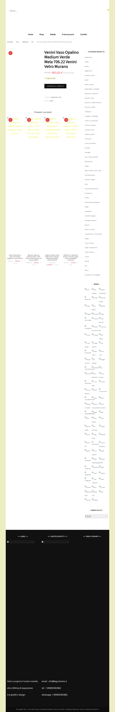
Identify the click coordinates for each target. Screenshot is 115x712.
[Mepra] (94, 412)
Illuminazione (88, 161)
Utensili (87, 261)
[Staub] (94, 473)
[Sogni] (101, 467)
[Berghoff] (88, 314)
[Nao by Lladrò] (88, 430)
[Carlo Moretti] (102, 322)
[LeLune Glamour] (88, 393)
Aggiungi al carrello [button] (15, 186)
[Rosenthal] (88, 460)
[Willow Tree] (95, 495)
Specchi (87, 225)
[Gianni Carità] (95, 355)
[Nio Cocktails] (95, 430)
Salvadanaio (88, 211)
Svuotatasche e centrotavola (93, 234)
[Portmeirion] (95, 444)
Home (30, 34)
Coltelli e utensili (89, 134)
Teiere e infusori (89, 252)
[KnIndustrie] (88, 383)
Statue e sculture (90, 229)
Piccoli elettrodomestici (92, 189)
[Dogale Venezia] (95, 347)
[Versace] (88, 487)
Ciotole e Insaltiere (90, 125)
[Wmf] (101, 492)
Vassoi (86, 270)
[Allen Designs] (95, 293)
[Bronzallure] (88, 320)
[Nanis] (101, 418)
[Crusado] (95, 335)
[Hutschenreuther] (90, 369)
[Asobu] (87, 306)
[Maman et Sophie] (88, 408)
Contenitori (88, 139)
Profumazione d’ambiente (92, 202)
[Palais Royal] (95, 438)
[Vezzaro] (102, 487)
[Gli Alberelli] (95, 363)
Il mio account (68, 34)
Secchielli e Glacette (90, 220)
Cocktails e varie (89, 130)
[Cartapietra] (88, 328)
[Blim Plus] (95, 314)
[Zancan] (87, 500)
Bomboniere (88, 57)
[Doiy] (101, 343)
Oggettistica (54, 97)
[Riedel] (101, 451)
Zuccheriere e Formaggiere (92, 275)
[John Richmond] (95, 377)
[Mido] (101, 412)
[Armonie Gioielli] (102, 301)
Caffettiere (88, 112)
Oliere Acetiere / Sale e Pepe (93, 170)
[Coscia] (87, 335)
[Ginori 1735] (102, 355)
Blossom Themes (79, 709)
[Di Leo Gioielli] (88, 347)
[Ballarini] (102, 306)
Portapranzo (88, 193)
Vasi (60, 97)
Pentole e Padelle (90, 179)
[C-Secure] (95, 319)
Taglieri (87, 238)
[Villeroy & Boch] (88, 495)
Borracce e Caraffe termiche (93, 102)
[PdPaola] (102, 434)
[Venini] (101, 479)
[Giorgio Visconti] (88, 363)
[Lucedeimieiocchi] (90, 399)
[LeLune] (102, 382)
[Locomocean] (103, 391)
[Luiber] (94, 398)
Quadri (87, 207)
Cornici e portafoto (90, 143)
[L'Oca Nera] (95, 385)
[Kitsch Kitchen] (102, 377)
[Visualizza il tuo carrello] (107, 10)
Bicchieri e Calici (89, 98)
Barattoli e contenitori (91, 93)
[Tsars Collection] (95, 483)
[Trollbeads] (88, 480)
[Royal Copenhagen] (95, 463)
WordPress (95, 709)
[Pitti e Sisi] (88, 446)
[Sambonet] (88, 468)
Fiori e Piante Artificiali (91, 157)
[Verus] (94, 487)
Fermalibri (87, 152)
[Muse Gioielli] (95, 422)
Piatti (86, 184)
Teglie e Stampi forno (91, 247)
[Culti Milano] (102, 339)
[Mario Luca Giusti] (102, 408)
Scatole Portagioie (90, 216)
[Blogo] (101, 314)
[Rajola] (87, 451)
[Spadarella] (88, 475)
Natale (53, 34)
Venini (51, 101)
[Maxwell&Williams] (90, 414)
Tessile (87, 257)
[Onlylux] (102, 426)
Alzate (86, 80)
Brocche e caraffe (90, 107)
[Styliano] (102, 473)
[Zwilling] (95, 500)
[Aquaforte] (88, 299)
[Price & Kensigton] (102, 446)
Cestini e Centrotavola (91, 121)
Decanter (87, 148)
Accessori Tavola (90, 75)
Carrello (83, 34)
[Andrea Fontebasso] (102, 293)
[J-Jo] (100, 368)
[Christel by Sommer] (95, 330)
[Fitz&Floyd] (88, 353)
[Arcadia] (95, 298)
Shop (41, 34)
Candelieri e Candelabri (91, 116)
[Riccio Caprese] (95, 454)
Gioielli (86, 62)
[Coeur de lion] (102, 330)
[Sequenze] (95, 467)
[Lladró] (94, 390)
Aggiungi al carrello (55, 86)
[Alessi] (87, 290)
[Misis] (87, 418)
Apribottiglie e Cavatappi (92, 89)
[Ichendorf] (95, 368)
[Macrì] (101, 398)
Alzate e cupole (89, 84)
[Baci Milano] (95, 310)
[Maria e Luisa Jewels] (95, 408)
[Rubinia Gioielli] (102, 463)
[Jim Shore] (88, 374)
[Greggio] (102, 359)
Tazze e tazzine (89, 243)
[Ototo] (87, 434)
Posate (87, 198)
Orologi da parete (90, 175)
